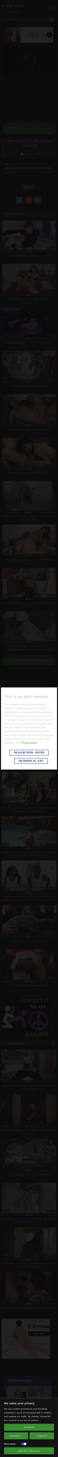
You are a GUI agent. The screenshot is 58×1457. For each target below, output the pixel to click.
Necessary (9, 1444)
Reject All (41, 1436)
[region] (29, 1428)
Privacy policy (29, 742)
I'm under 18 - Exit (31, 761)
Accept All (29, 1427)
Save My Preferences (29, 1451)
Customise (15, 1436)
